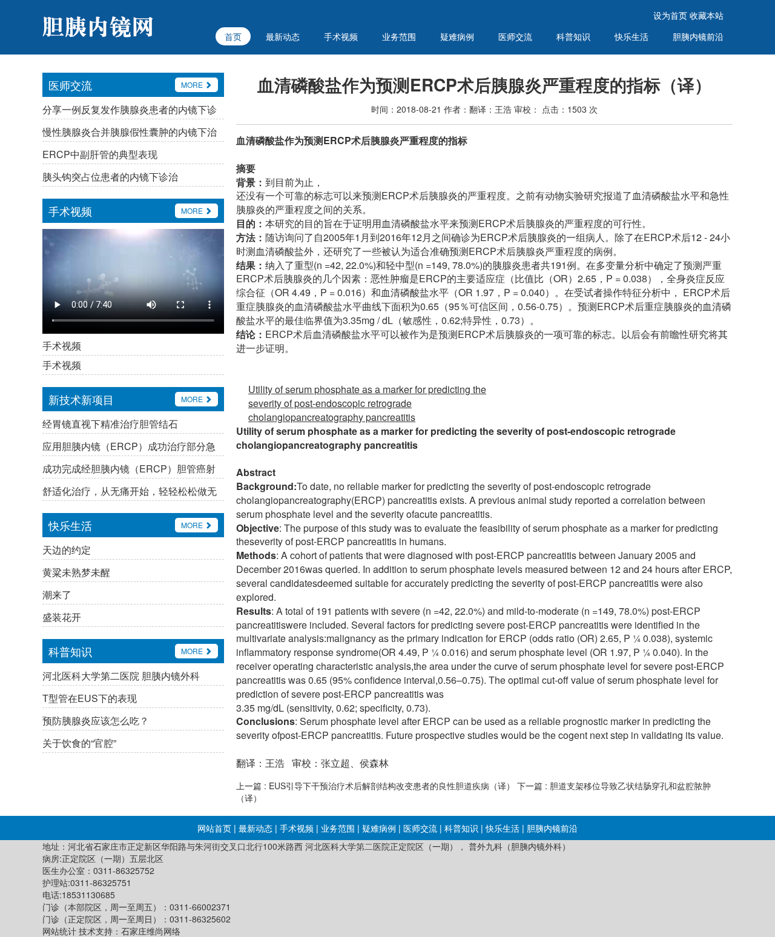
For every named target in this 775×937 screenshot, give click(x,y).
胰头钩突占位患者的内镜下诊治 (110, 177)
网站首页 (214, 828)
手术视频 (341, 36)
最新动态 (283, 36)
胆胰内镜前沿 (698, 36)
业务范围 (399, 36)
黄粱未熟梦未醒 (76, 572)
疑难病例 (457, 36)
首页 (233, 36)
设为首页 (670, 15)
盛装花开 (61, 617)
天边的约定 (66, 550)
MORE (193, 84)
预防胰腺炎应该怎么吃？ (95, 720)
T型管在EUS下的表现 (89, 698)
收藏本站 (707, 15)
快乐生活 (631, 36)
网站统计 (59, 931)
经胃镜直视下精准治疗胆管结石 (110, 424)
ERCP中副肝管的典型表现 (99, 154)
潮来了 (56, 594)
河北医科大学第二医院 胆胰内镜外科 (121, 676)
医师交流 (515, 36)
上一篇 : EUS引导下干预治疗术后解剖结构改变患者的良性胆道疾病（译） (375, 786)
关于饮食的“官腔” (79, 743)
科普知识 (573, 36)
